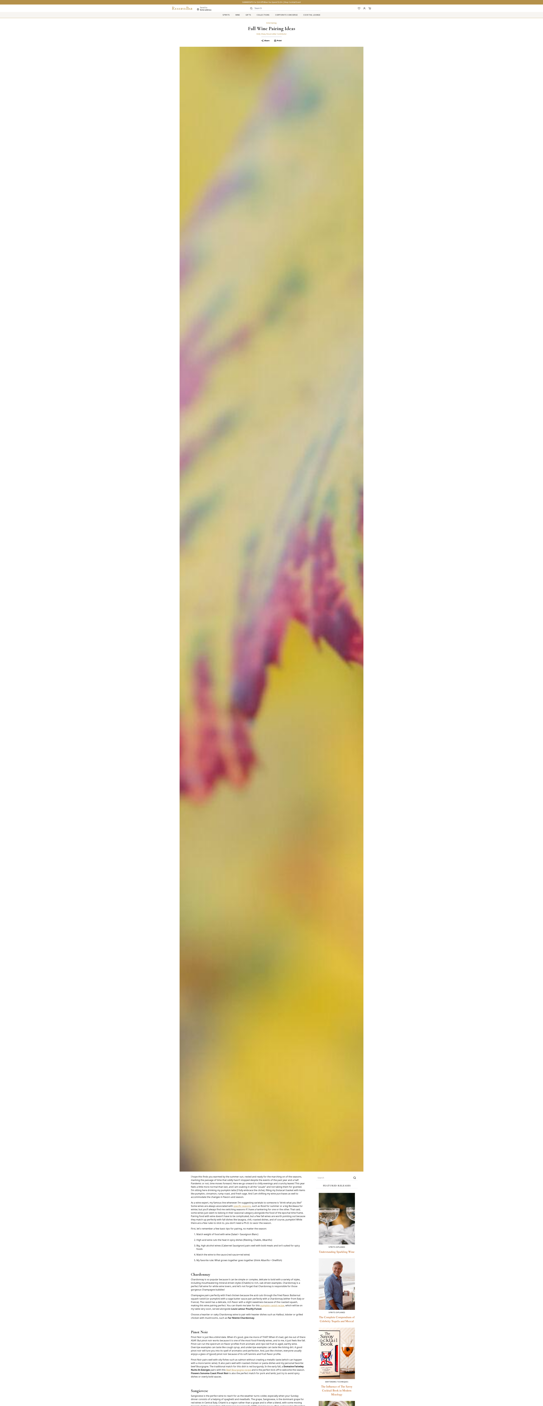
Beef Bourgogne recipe (238, 1369)
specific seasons (242, 1206)
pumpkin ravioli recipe (272, 1305)
